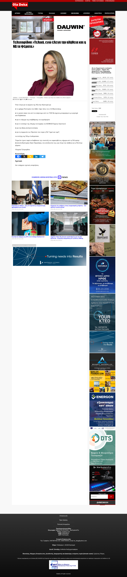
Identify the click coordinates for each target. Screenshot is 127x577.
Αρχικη (17, 13)
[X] (24, 156)
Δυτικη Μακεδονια (29, 13)
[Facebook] (18, 156)
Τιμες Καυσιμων (98, 1)
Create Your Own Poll (102, 116)
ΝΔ (14, 245)
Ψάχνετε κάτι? (102, 493)
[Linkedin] (36, 156)
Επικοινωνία (63, 516)
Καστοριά (29, 99)
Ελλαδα (52, 13)
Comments (102, 114)
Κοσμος (63, 13)
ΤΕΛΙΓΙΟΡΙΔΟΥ (20, 245)
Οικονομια (75, 13)
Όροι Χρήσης (63, 520)
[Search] (111, 496)
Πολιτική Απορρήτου (63, 524)
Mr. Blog (24, 99)
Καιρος (87, 1)
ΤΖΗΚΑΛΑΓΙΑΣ (31, 245)
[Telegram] (42, 156)
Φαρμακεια (79, 1)
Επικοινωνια (109, 1)
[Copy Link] (30, 156)
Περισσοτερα (109, 13)
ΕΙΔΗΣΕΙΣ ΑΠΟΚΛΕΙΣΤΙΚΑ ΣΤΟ (45, 177)
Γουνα (40, 13)
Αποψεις (86, 13)
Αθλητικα (98, 13)
